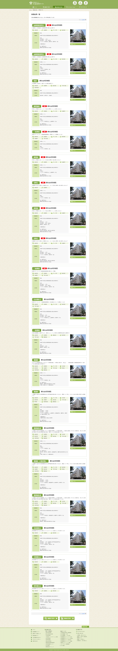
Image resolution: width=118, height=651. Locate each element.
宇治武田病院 (48, 635)
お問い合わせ (36, 641)
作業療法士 (37, 557)
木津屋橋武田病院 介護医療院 (66, 632)
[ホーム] (35, 7)
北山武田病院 (48, 638)
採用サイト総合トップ (36, 633)
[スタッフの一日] (82, 7)
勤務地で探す (51, 629)
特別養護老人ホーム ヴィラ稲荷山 (67, 638)
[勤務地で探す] (58, 7)
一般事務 (37, 132)
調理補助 (37, 106)
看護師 (36, 360)
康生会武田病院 (57, 25)
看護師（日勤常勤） (40, 461)
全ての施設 (63, 645)
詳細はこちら (73, 44)
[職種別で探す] (46, 7)
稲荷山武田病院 (48, 641)
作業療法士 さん (82, 640)
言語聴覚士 (37, 528)
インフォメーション (81, 631)
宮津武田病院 (48, 639)
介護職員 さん (81, 635)
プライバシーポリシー (36, 639)
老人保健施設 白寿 (64, 634)
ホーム (36, 629)
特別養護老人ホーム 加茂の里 (66, 639)
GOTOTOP (85, 627)
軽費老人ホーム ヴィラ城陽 (65, 642)
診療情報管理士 (39, 25)
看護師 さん (81, 639)
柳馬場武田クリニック (50, 646)
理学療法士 (37, 586)
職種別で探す (81, 629)
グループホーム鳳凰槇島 (65, 644)
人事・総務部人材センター (36, 637)
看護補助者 (37, 428)
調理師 (36, 157)
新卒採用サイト (80, 3)
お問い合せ (86, 3)
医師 (35, 81)
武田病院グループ (75, 3)
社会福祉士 (37, 299)
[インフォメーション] (70, 7)
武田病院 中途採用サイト (37, 3)
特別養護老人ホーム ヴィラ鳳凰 (66, 641)
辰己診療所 (48, 645)
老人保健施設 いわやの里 (65, 635)
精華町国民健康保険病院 (50, 642)
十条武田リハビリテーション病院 (52, 636)
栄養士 (36, 183)
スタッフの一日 (81, 633)
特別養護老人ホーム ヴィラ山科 (66, 636)
